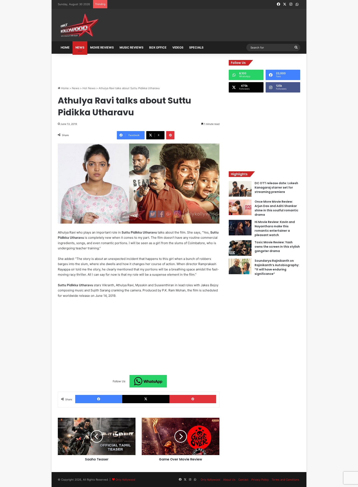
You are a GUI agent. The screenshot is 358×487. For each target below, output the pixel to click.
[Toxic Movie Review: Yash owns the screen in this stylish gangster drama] (240, 248)
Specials (196, 47)
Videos (177, 47)
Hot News (89, 88)
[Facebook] (98, 399)
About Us (229, 479)
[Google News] (148, 381)
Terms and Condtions (285, 479)
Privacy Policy (260, 479)
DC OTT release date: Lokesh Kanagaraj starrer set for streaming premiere (276, 187)
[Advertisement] (199, 25)
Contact (243, 479)
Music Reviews (131, 47)
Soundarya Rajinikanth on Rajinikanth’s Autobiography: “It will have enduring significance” (277, 267)
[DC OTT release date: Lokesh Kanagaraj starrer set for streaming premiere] (240, 189)
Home (65, 47)
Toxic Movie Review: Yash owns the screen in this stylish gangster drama (277, 246)
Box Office (158, 47)
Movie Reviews (102, 47)
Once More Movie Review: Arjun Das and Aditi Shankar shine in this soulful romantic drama (276, 208)
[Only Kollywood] (78, 25)
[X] (145, 399)
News (79, 47)
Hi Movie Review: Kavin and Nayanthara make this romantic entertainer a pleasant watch (275, 228)
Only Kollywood (125, 479)
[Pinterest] (170, 135)
